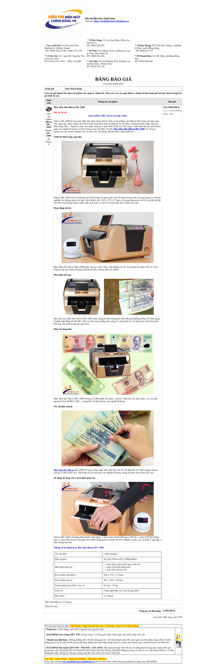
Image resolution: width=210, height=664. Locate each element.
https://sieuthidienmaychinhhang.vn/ (111, 21)
